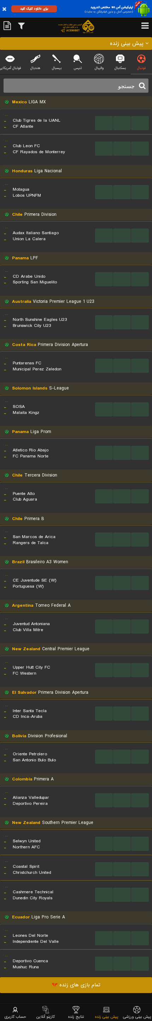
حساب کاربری (15, 1016)
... (104, 123)
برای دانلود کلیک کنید (34, 8)
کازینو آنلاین (45, 1016)
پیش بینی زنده (106, 1016)
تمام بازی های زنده (76, 985)
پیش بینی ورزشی (137, 1016)
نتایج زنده (76, 1016)
